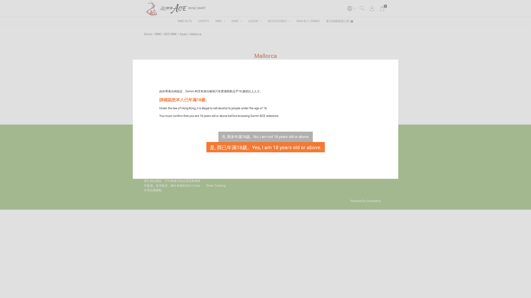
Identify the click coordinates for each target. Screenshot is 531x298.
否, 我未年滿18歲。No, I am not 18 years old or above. (265, 137)
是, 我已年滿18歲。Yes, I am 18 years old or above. (266, 147)
